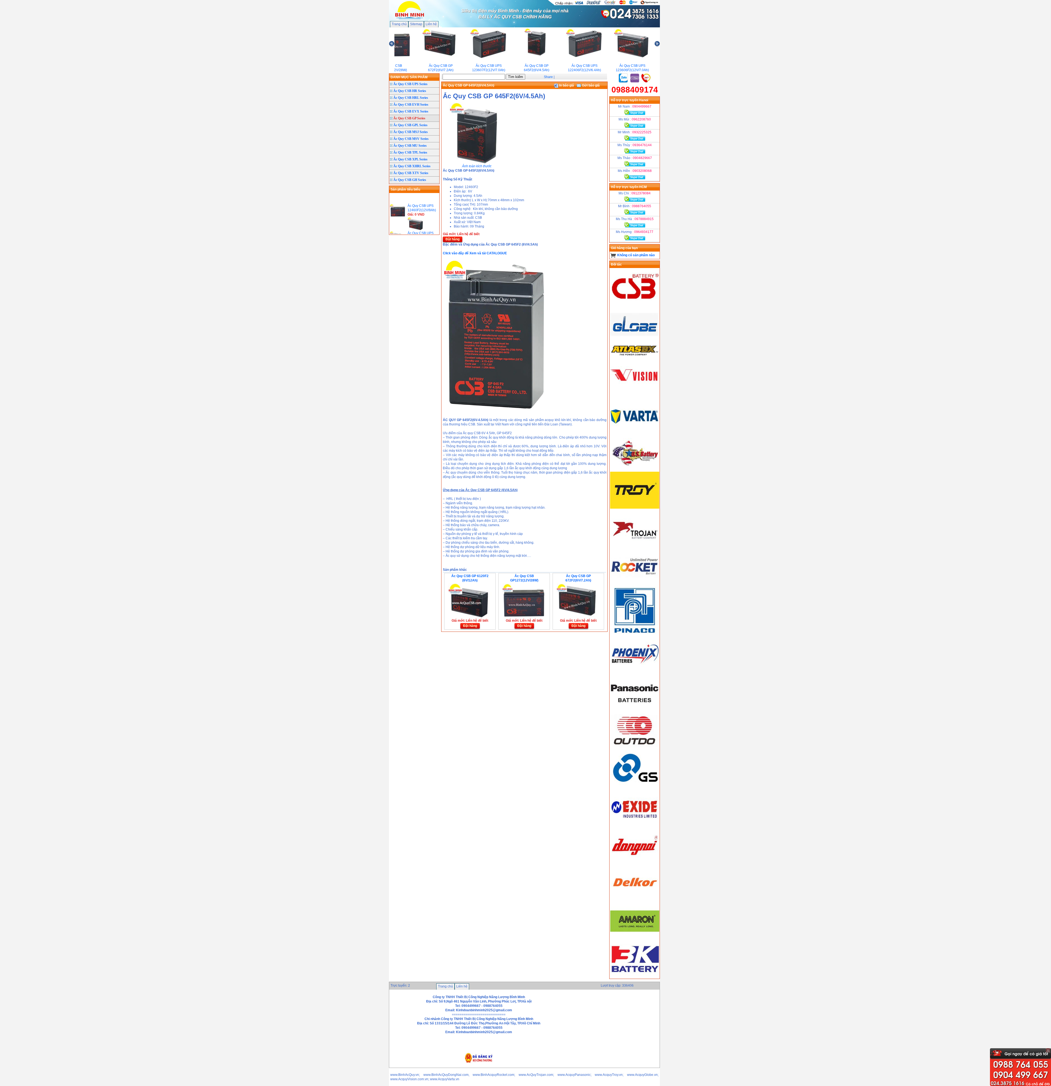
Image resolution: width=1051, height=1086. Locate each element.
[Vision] (634, 393)
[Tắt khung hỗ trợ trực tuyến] (1048, 1050)
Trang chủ (399, 24)
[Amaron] (634, 938)
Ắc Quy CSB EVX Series (410, 111)
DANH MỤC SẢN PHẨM (409, 77)
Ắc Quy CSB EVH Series (410, 104)
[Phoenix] (634, 672)
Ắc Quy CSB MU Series (410, 146)
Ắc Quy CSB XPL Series (410, 159)
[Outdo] (634, 748)
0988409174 (634, 89)
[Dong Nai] (634, 862)
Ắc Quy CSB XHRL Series (412, 166)
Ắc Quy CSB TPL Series (410, 152)
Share (548, 77)
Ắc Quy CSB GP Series (409, 118)
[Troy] (634, 507)
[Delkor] (634, 900)
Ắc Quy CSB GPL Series (410, 125)
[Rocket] (634, 584)
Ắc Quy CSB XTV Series (410, 173)
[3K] (634, 976)
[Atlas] (634, 355)
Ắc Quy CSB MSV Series (411, 139)
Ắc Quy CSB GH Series (409, 180)
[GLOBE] (634, 342)
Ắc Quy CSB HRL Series (410, 98)
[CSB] (634, 304)
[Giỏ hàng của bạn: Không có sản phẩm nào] (613, 255)
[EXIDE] (634, 824)
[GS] (634, 786)
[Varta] (634, 431)
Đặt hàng (453, 239)
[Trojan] (634, 546)
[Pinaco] (634, 634)
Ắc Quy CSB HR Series (409, 91)
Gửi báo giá (590, 85)
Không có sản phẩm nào (636, 255)
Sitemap (416, 24)
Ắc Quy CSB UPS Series (410, 84)
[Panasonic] (634, 710)
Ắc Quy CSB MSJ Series (410, 132)
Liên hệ (431, 24)
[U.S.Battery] (634, 469)
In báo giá (566, 85)
